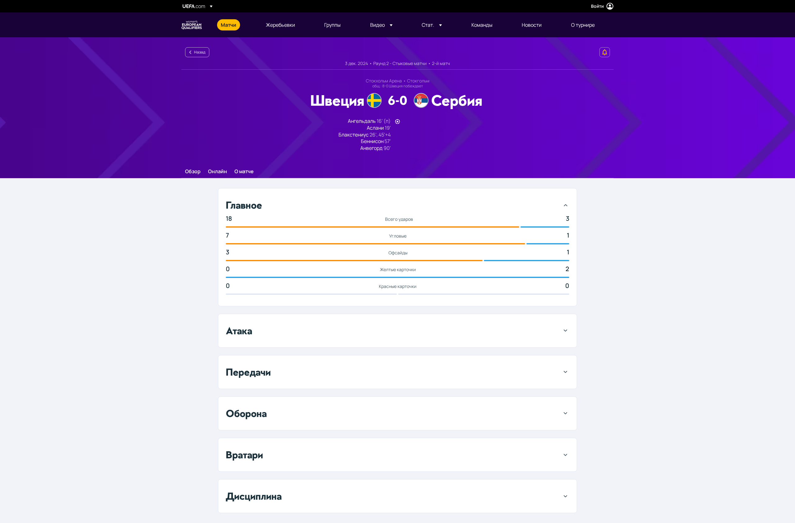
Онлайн (217, 171)
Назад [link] (199, 52)
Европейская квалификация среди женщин (191, 25)
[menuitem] (235, 25)
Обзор (193, 171)
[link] (228, 25)
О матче (244, 171)
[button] (381, 25)
